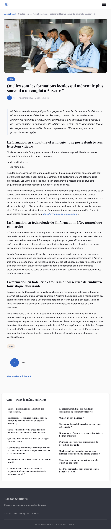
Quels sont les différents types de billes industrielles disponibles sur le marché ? (26, 431)
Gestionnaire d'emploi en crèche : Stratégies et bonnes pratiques (81, 434)
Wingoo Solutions (16, 499)
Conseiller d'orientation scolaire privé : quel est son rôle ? (80, 425)
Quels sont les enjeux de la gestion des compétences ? (25, 410)
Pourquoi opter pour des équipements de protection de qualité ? (78, 443)
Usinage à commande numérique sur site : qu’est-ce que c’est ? (79, 461)
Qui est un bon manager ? (71, 417)
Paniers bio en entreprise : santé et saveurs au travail (29, 461)
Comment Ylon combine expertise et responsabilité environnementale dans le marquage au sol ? (26, 471)
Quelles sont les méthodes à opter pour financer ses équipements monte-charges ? (79, 452)
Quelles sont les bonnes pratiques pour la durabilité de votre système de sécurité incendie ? (27, 420)
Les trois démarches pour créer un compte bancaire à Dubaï (79, 470)
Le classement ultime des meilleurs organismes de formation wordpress (76, 410)
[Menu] (104, 4)
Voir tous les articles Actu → (21, 376)
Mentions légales (21, 513)
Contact (35, 513)
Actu (14, 14)
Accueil (7, 14)
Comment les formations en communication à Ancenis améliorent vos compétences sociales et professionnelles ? (28, 450)
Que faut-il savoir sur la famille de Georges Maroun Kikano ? (28, 440)
